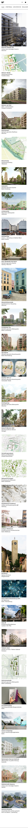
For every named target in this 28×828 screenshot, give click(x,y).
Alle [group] (3, 7)
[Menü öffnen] (22, 2)
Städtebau (9, 7)
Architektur (17, 7)
